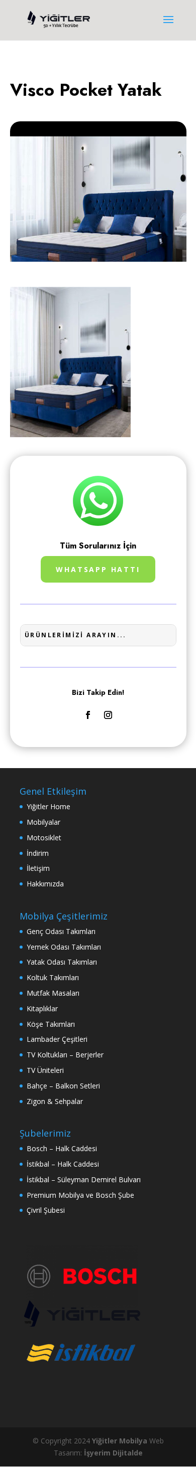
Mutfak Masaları (53, 993)
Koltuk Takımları (53, 977)
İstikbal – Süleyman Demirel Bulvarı (84, 1179)
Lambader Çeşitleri (57, 1039)
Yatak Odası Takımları (62, 962)
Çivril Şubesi (46, 1210)
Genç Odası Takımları (61, 931)
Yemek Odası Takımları (64, 947)
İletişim (38, 868)
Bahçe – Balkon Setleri (63, 1085)
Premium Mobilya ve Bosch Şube (80, 1195)
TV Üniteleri (45, 1070)
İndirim (38, 853)
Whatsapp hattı (98, 569)
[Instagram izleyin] (108, 715)
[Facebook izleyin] (88, 715)
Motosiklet (44, 837)
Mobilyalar (43, 822)
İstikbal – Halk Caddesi (63, 1164)
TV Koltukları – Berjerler (65, 1054)
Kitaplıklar (42, 1008)
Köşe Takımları (51, 1024)
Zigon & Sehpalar (55, 1101)
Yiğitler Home (48, 806)
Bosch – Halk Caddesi (62, 1148)
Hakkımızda (45, 883)
